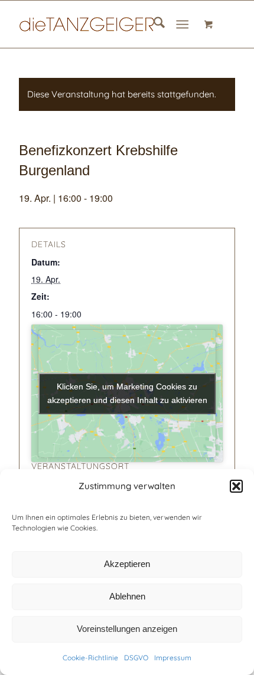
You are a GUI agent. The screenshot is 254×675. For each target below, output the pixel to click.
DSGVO (136, 657)
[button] (236, 486)
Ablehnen (127, 596)
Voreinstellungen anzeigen (127, 629)
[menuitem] (153, 24)
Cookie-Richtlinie (90, 657)
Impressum (172, 657)
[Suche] (153, 24)
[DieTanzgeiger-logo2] (105, 24)
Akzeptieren (127, 564)
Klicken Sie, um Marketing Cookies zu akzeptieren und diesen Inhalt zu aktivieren (127, 393)
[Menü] (182, 24)
